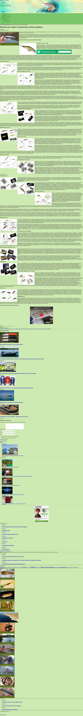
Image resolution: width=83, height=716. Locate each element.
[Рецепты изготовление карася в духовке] (7, 600)
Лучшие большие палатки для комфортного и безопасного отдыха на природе (18, 373)
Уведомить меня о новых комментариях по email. (10, 436)
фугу (78, 567)
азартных (9, 567)
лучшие (36, 567)
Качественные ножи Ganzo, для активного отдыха (11, 344)
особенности (51, 567)
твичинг (61, 171)
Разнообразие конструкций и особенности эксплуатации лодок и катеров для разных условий (22, 358)
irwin (6, 567)
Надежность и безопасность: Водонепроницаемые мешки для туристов (16, 387)
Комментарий (2, 429)
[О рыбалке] (6, 9)
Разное (3, 19)
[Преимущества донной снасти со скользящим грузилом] (7, 643)
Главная (1, 24)
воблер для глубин (3, 326)
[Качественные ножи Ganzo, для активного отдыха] (9, 342)
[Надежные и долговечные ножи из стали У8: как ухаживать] (7, 697)
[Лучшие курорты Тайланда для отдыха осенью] (7, 466)
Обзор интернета (7, 21)
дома (27, 567)
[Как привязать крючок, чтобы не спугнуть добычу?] (7, 654)
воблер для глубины (10, 326)
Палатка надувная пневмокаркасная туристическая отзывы (12, 455)
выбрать (25, 567)
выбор (21, 567)
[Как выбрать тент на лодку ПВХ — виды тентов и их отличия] (9, 414)
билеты (12, 567)
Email (1, 432)
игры (29, 567)
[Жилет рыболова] (7, 611)
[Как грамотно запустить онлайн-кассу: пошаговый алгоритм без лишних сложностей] (7, 475)
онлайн (46, 567)
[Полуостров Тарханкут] (9, 622)
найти (39, 567)
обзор (42, 567)
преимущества (62, 567)
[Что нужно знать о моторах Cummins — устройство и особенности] (7, 502)
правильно (57, 567)
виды (14, 567)
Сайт (1, 434)
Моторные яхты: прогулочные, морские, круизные (11, 402)
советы (75, 567)
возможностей (18, 567)
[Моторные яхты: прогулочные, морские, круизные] (7, 400)
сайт (73, 567)
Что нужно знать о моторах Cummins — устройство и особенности (14, 503)
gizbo (5, 567)
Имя (1, 430)
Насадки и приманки (6, 16)
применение (68, 567)
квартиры (16, 552)
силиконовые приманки (34, 227)
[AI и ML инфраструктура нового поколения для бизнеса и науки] (7, 493)
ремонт (71, 567)
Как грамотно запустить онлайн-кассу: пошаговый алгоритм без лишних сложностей (17, 476)
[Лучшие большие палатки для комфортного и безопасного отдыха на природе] (8, 371)
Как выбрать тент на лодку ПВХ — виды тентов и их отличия (14, 416)
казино (33, 567)
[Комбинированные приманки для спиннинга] (7, 589)
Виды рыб (4, 15)
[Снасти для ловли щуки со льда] (7, 676)
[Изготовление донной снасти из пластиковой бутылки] (7, 665)
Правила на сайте (7, 14)
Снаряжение (5, 18)
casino (2, 567)
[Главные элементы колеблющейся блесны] (7, 579)
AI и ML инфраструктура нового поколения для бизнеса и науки (13, 494)
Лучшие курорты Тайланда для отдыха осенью (10, 467)
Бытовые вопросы (7, 20)
